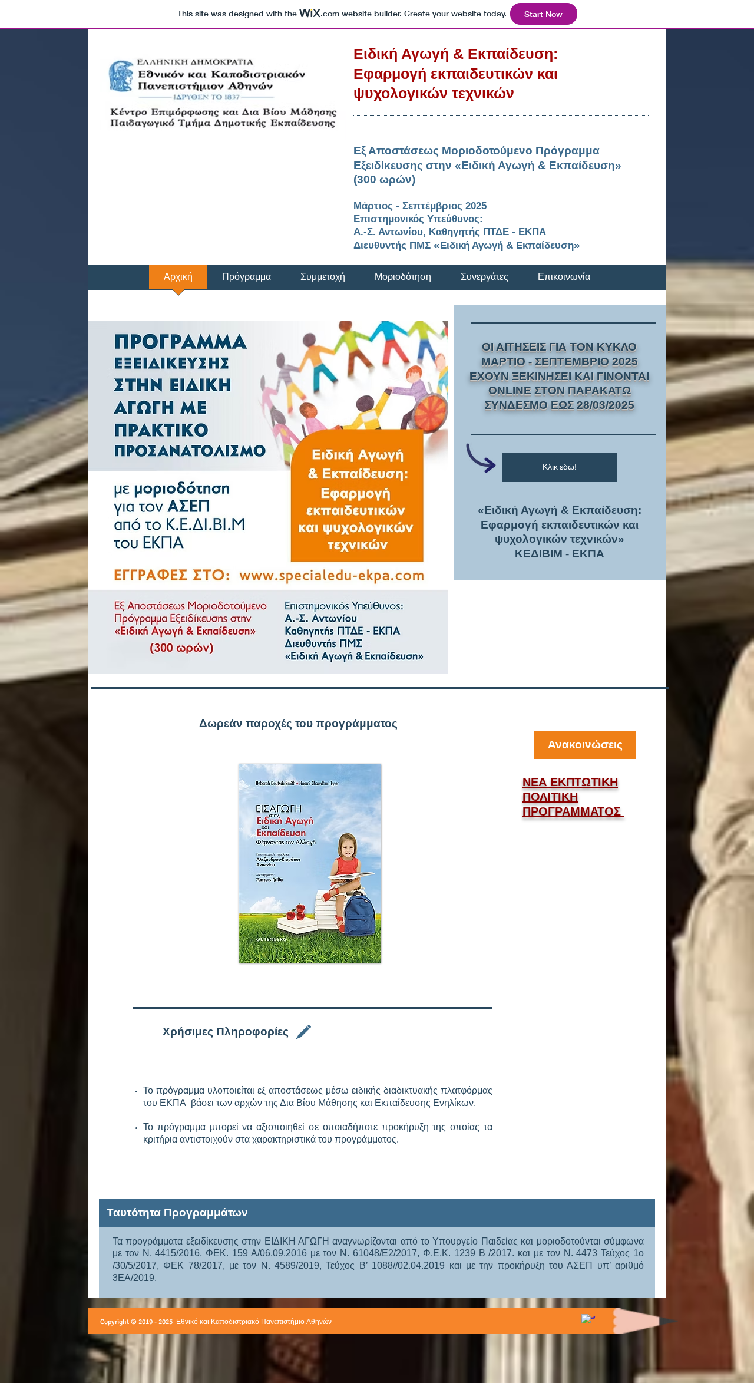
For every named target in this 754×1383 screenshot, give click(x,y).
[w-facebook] (588, 1321)
